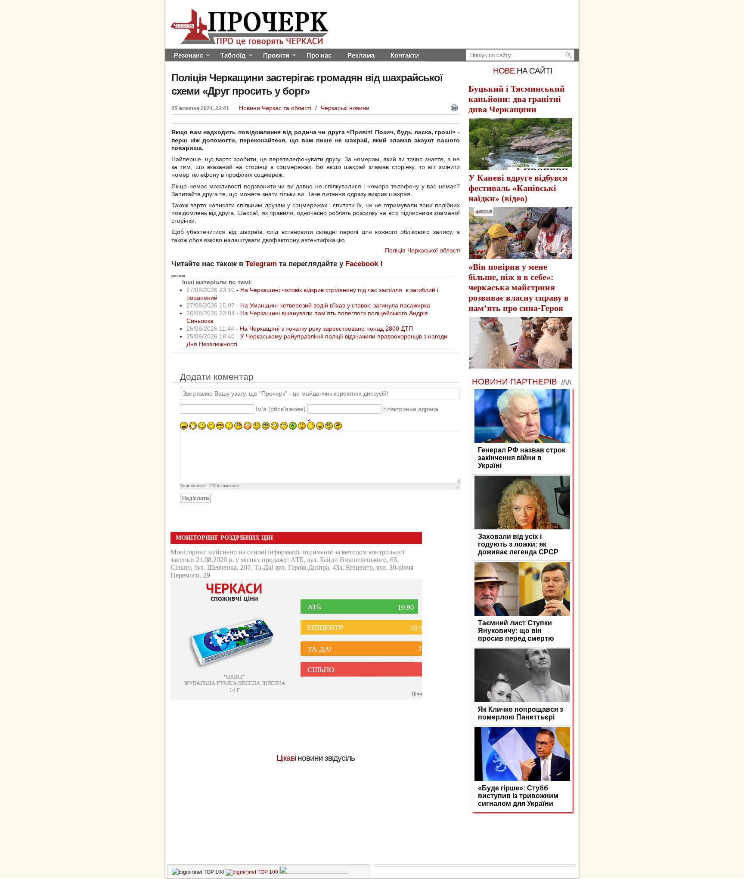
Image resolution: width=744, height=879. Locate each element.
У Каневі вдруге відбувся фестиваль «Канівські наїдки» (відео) (517, 188)
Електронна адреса (410, 409)
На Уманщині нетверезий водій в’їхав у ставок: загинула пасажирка (335, 305)
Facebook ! (364, 264)
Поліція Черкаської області (422, 250)
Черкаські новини (345, 107)
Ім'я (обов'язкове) (281, 409)
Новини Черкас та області (276, 107)
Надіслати (195, 498)
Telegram (261, 264)
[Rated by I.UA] (313, 872)
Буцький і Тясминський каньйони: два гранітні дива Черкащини (516, 99)
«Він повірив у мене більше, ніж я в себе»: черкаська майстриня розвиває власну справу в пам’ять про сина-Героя (518, 287)
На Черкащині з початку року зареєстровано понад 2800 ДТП (326, 328)
